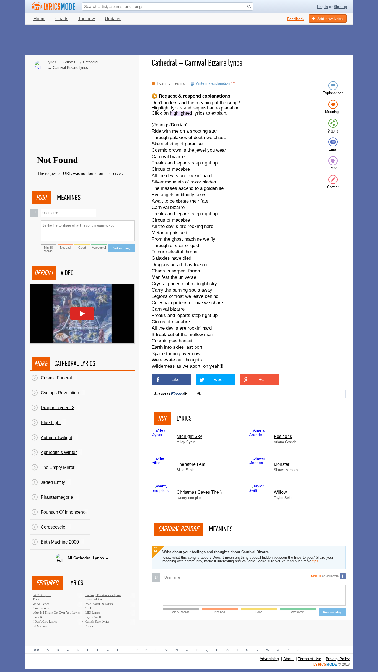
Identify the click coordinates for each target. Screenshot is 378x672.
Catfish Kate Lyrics (97, 621)
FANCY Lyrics (42, 595)
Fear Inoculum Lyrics (99, 603)
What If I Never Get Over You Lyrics (56, 612)
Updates (113, 18)
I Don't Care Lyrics (45, 621)
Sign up (340, 6)
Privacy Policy (338, 659)
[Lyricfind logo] (170, 393)
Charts (61, 18)
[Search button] (249, 6)
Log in (322, 6)
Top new (86, 18)
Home (39, 18)
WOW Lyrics (41, 603)
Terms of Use (309, 659)
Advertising (269, 659)
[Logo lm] (53, 6)
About (288, 659)
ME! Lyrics (92, 612)
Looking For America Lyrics (103, 595)
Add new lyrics (330, 18)
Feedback (295, 19)
